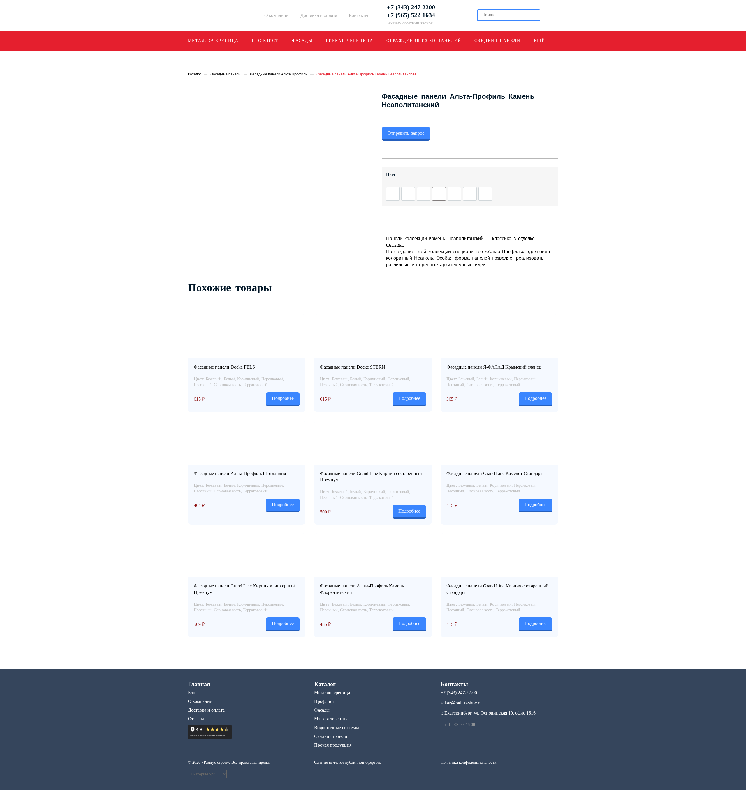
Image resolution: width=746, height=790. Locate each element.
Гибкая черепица (349, 40)
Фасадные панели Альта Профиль (278, 74)
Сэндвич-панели (497, 40)
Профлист (265, 40)
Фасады (302, 40)
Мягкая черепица (331, 718)
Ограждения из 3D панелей (423, 40)
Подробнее (283, 398)
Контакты (358, 15)
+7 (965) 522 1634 (411, 15)
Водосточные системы (336, 727)
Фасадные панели (225, 74)
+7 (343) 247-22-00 (459, 692)
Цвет (390, 174)
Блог (192, 692)
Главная (199, 684)
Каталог (194, 74)
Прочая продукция (332, 745)
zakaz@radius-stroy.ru (461, 702)
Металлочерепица (213, 40)
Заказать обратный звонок (410, 23)
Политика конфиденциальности (469, 762)
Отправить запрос (406, 133)
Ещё (539, 40)
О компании (276, 15)
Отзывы (196, 718)
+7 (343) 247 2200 (411, 7)
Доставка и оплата (318, 15)
